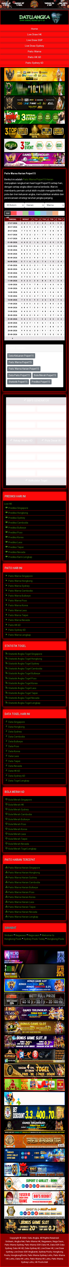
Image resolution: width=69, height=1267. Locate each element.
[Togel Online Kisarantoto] (34, 131)
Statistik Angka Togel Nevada (23, 698)
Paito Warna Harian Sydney (22, 877)
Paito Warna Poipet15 (20, 362)
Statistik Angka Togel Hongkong (25, 658)
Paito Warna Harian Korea (21, 897)
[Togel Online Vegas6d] (34, 1013)
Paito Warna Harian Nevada (22, 912)
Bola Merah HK (16, 804)
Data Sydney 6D (16, 776)
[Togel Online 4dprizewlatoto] (34, 1070)
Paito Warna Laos (17, 610)
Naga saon (34, 935)
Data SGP (54, 1244)
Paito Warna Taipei (18, 615)
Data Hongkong (16, 726)
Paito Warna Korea (18, 605)
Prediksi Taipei (16, 547)
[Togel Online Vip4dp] (34, 1127)
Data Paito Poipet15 (19, 375)
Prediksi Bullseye (17, 527)
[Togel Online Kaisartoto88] (34, 1084)
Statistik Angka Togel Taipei (23, 693)
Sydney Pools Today (34, 939)
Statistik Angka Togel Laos (22, 688)
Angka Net (19, 1241)
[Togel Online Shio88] (34, 1212)
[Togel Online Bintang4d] (34, 1042)
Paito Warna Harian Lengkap (23, 916)
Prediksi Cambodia (18, 522)
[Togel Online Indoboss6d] (34, 971)
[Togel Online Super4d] (34, 103)
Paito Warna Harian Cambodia (24, 882)
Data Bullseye (15, 741)
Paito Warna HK (33, 1241)
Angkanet (33, 1251)
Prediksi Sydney (16, 518)
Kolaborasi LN (52, 472)
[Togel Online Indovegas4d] (34, 1226)
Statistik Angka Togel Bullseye (24, 673)
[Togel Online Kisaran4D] (34, 117)
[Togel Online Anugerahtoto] (34, 1155)
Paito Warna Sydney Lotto (40, 1255)
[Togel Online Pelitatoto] (34, 145)
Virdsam (8, 935)
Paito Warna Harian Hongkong (24, 872)
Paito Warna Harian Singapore (24, 867)
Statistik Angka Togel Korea (23, 683)
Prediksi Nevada (16, 552)
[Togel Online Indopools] (34, 1198)
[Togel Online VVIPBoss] (34, 74)
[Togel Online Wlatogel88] (34, 1056)
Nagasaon (20, 935)
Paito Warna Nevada (19, 620)
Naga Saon (58, 1241)
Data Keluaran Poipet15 (21, 355)
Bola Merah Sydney (18, 809)
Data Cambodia (16, 736)
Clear (7, 213)
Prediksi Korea (15, 537)
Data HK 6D (14, 771)
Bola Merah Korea (17, 829)
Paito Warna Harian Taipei (22, 907)
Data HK (45, 1244)
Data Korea (14, 751)
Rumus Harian (52, 408)
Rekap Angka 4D (22, 440)
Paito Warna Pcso (17, 600)
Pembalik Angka (22, 456)
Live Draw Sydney (34, 45)
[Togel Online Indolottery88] (34, 1169)
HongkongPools (19, 1255)
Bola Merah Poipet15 (45, 375)
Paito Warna (34, 51)
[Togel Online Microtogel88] (34, 957)
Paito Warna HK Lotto (40, 1258)
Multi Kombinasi (52, 456)
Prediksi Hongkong (18, 513)
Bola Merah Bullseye (19, 819)
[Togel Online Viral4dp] (34, 159)
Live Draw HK (34, 34)
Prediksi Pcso (15, 532)
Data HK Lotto (22, 1258)
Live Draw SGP (35, 40)
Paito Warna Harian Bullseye (23, 887)
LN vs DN (38, 464)
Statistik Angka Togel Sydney (23, 663)
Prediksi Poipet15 (41, 381)
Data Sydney (15, 731)
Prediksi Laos (15, 542)
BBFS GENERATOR (37, 400)
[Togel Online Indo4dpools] (34, 1098)
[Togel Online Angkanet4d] (34, 1183)
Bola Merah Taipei (17, 839)
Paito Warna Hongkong (20, 581)
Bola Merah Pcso (17, 824)
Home (34, 28)
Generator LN (22, 408)
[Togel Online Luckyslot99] (34, 1113)
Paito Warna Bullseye (19, 595)
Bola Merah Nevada (18, 844)
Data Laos (13, 756)
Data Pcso (13, 746)
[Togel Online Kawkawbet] (34, 999)
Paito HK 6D (34, 57)
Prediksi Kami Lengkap (20, 557)
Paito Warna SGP (32, 1244)
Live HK (8, 503)
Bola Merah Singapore (20, 799)
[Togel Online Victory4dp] (34, 985)
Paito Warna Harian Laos (21, 902)
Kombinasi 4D (22, 472)
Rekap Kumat (37, 416)
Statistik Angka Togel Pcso (22, 678)
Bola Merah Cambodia (20, 814)
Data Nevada (15, 766)
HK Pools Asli (41, 1262)
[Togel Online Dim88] (34, 89)
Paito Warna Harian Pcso (21, 892)
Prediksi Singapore (18, 508)
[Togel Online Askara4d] (34, 1028)
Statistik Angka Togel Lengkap (24, 703)
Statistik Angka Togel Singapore (25, 654)
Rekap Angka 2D (38, 432)
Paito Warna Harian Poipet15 (20, 173)
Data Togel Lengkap (18, 780)
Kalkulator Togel (37, 480)
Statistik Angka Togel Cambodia (25, 668)
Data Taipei (14, 761)
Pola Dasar (37, 448)
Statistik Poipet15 (18, 381)
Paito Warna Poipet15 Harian (38, 179)
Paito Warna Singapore (20, 576)
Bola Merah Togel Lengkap (22, 848)
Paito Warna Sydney (19, 586)
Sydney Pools (45, 1251)
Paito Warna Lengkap (19, 635)
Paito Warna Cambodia (20, 590)
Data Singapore (16, 722)
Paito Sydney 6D (34, 62)
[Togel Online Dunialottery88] (34, 1141)
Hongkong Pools (55, 939)
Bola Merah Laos (17, 834)
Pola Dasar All (52, 440)
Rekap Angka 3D (53, 424)
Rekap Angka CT (22, 424)
